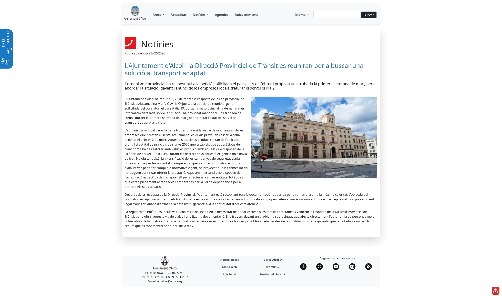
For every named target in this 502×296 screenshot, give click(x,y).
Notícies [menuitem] (199, 15)
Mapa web (229, 267)
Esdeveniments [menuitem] (246, 15)
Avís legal (229, 274)
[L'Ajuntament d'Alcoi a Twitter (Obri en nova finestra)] (321, 266)
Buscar (369, 15)
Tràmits (271, 267)
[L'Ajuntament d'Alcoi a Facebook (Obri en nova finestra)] (304, 266)
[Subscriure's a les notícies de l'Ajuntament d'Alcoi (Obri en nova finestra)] (370, 266)
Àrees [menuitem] (157, 15)
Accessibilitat (229, 260)
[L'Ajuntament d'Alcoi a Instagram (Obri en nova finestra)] (353, 266)
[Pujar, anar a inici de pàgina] (495, 290)
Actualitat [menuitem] (178, 15)
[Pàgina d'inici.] (135, 14)
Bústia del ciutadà (272, 274)
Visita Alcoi (271, 260)
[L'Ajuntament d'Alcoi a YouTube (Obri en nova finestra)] (337, 266)
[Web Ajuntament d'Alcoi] (165, 263)
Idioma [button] (300, 15)
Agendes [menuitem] (221, 15)
